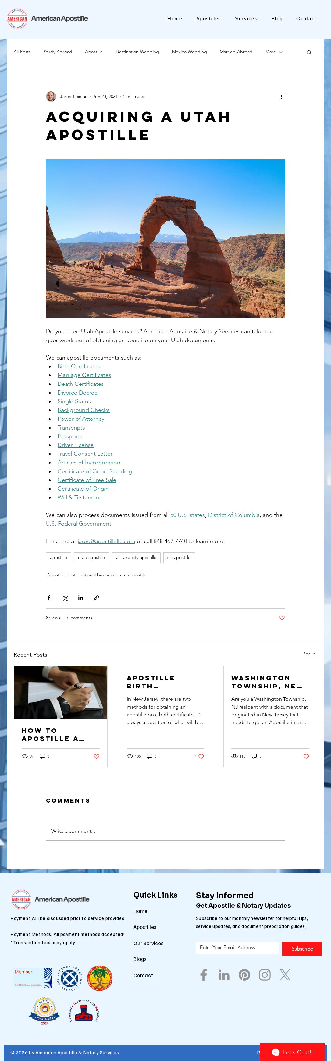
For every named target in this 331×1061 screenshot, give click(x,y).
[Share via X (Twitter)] (65, 598)
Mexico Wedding (189, 52)
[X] (285, 975)
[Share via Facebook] (49, 598)
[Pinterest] (244, 975)
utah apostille (91, 557)
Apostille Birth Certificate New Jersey (155, 682)
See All (310, 654)
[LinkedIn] (224, 975)
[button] (309, 52)
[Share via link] (96, 598)
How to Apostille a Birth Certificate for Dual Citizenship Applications (54, 734)
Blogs (140, 958)
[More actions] (281, 96)
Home (140, 911)
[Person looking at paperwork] (60, 692)
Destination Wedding (137, 52)
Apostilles (144, 926)
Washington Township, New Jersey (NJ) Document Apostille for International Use (267, 682)
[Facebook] (203, 975)
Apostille (94, 52)
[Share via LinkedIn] (81, 598)
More (270, 52)
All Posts (22, 52)
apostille (58, 557)
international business (92, 575)
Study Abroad (58, 52)
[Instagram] (264, 975)
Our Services (148, 943)
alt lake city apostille (136, 557)
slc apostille (179, 557)
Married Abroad (236, 52)
